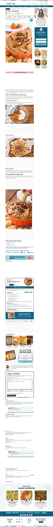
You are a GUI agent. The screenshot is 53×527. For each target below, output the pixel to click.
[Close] (39, 256)
